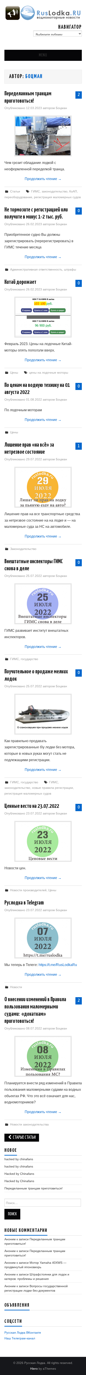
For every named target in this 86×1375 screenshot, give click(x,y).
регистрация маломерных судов (57, 197)
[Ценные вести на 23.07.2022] (43, 841)
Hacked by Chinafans (19, 1173)
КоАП (73, 191)
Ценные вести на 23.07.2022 (31, 806)
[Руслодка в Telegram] (43, 938)
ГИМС (35, 191)
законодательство (54, 191)
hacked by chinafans (18, 1159)
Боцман (34, 76)
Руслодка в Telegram (24, 903)
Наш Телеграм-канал (19, 1338)
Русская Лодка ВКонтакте (22, 1332)
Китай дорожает (20, 282)
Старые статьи (24, 1137)
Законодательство (23, 549)
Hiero (34, 1368)
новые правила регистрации (52, 787)
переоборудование (18, 197)
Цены (14, 372)
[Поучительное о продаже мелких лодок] (43, 714)
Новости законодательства (29, 1124)
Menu (43, 55)
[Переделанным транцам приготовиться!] (43, 136)
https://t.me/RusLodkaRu (58, 965)
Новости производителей (28, 890)
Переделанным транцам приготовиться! (33, 1188)
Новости (16, 987)
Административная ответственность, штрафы (43, 269)
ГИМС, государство (24, 659)
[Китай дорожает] (43, 317)
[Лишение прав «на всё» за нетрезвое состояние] (43, 487)
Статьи (15, 191)
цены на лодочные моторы (48, 372)
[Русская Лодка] (43, 13)
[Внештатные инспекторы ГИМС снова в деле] (43, 603)
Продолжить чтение (43, 179)
